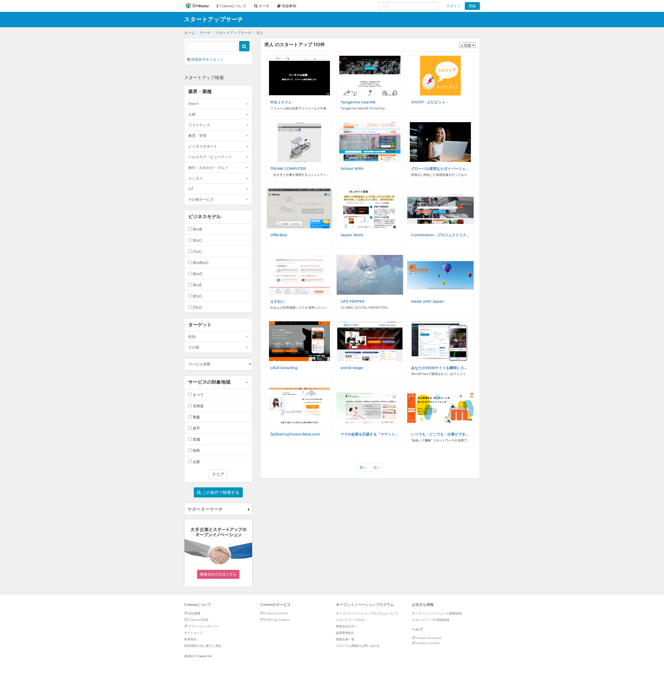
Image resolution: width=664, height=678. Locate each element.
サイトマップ (193, 633)
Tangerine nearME (358, 102)
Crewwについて (232, 6)
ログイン (453, 6)
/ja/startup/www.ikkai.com (295, 434)
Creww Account (428, 638)
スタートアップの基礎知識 (430, 620)
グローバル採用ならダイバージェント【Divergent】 (440, 168)
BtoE (197, 285)
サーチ (205, 32)
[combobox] (409, 6)
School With (352, 168)
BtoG (197, 296)
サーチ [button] (263, 6)
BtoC (197, 240)
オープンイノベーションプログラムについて (367, 613)
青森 (196, 417)
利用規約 (190, 639)
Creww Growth (275, 613)
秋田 (196, 450)
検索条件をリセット (207, 59)
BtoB (197, 229)
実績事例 (288, 6)
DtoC (197, 307)
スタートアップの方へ (351, 620)
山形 (196, 461)
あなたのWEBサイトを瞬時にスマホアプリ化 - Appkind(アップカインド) (440, 367)
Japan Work (352, 235)
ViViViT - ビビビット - (429, 102)
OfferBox (278, 235)
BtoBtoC (200, 262)
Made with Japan (427, 301)
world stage (352, 367)
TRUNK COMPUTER (288, 168)
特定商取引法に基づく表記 (203, 646)
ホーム (189, 32)
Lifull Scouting (284, 367)
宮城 (196, 439)
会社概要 (193, 613)
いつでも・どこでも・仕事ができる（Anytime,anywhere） (440, 434)
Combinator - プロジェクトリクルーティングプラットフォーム (440, 235)
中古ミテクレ (281, 102)
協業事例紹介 (345, 633)
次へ (377, 467)
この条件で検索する (220, 492)
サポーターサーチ (205, 509)
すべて (198, 394)
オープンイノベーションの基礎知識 (437, 613)
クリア (218, 474)
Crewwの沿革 (198, 620)
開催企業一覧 (345, 639)
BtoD (197, 274)
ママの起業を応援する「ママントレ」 (370, 434)
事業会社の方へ (347, 626)
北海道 (198, 406)
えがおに (277, 301)
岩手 (196, 428)
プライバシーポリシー (203, 626)
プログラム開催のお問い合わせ (357, 646)
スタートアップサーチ (233, 32)
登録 (472, 6)
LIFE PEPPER (352, 301)
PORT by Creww (276, 620)
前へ (363, 467)
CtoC (197, 251)
